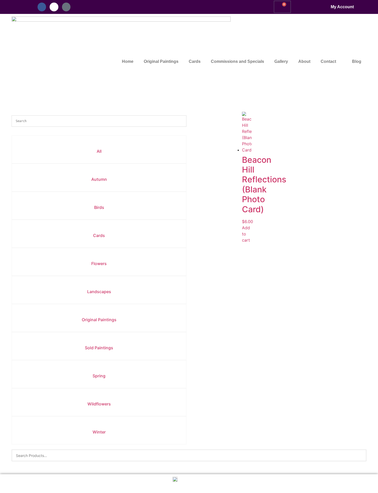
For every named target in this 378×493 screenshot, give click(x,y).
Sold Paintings (99, 347)
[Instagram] (54, 7)
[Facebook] (42, 7)
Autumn (99, 179)
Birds (99, 207)
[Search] (359, 455)
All (99, 151)
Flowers (99, 263)
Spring (99, 375)
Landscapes (99, 291)
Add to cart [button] (246, 234)
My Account (342, 7)
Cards (195, 61)
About (304, 61)
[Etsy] (66, 7)
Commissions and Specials (237, 61)
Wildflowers (99, 403)
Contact (328, 61)
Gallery (281, 61)
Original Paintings (161, 61)
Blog (356, 61)
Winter (99, 432)
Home (127, 61)
